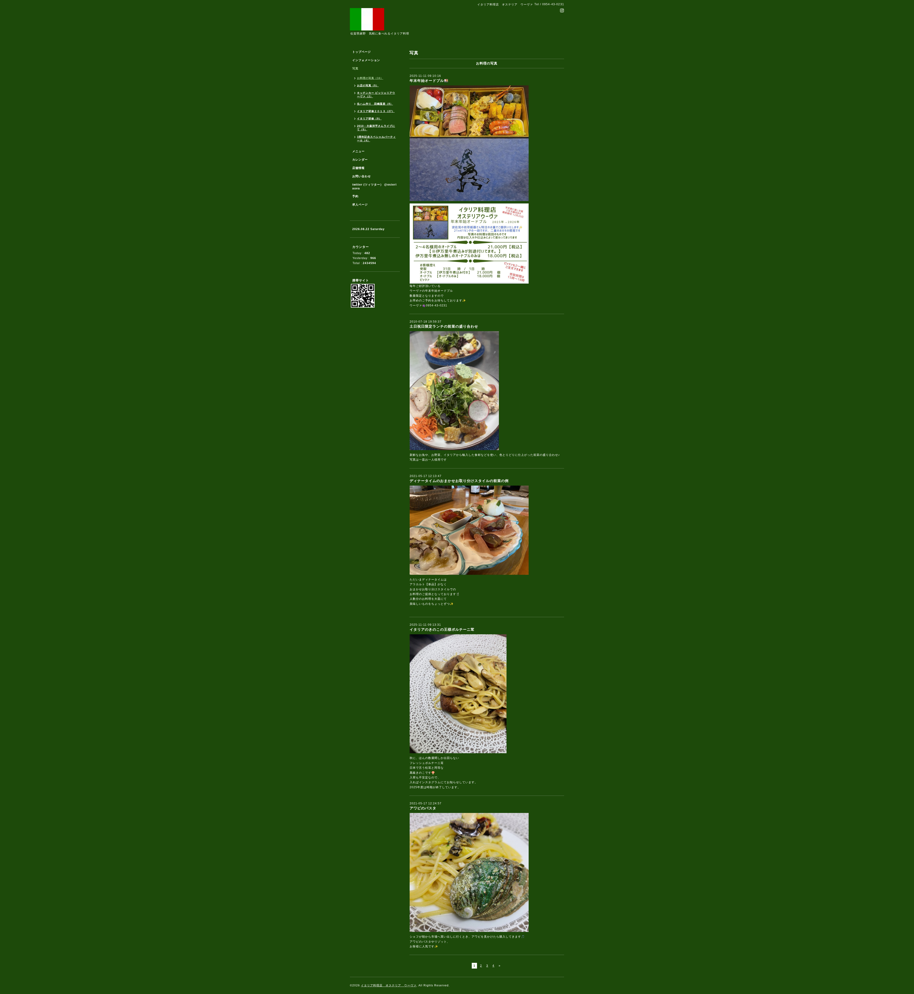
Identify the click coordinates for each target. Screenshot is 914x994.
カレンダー (360, 159)
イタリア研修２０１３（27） (376, 111)
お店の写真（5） (368, 85)
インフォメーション (366, 60)
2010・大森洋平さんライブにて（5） (376, 127)
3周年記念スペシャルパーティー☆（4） (376, 138)
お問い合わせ (361, 176)
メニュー (358, 151)
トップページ (361, 52)
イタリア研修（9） (369, 118)
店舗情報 (358, 168)
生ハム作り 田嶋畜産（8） (375, 103)
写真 (355, 68)
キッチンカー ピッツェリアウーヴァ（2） (376, 94)
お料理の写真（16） (370, 78)
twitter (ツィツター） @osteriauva (374, 186)
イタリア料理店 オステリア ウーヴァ (389, 985)
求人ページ (360, 204)
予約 (355, 196)
